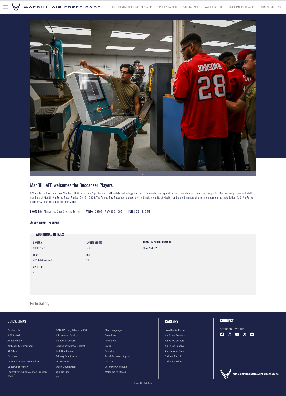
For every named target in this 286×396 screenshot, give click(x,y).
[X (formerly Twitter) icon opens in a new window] (245, 334)
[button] (5, 7)
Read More (149, 247)
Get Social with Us (232, 329)
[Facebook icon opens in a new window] (222, 334)
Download (39, 223)
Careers (171, 321)
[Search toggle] (280, 7)
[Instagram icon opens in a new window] (229, 334)
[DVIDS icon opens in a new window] (252, 334)
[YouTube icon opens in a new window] (237, 334)
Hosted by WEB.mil (143, 383)
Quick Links (16, 321)
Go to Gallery (39, 303)
